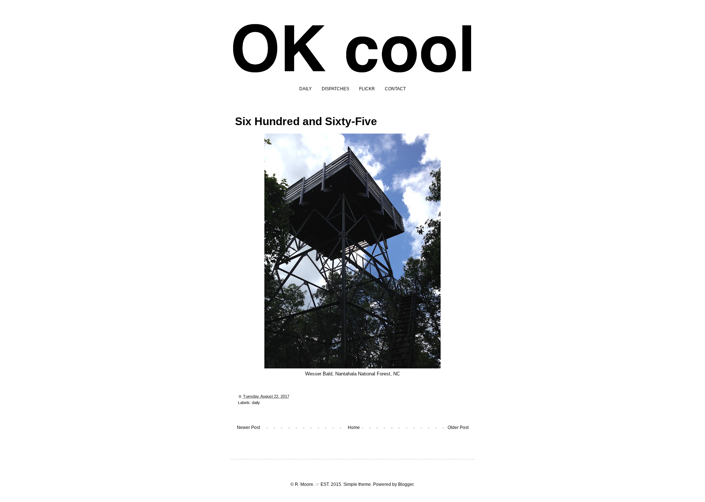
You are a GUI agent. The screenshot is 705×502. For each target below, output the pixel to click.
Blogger (405, 484)
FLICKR (367, 88)
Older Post (458, 427)
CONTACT (395, 88)
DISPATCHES (335, 88)
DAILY (305, 88)
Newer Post (248, 427)
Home (354, 427)
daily (256, 402)
